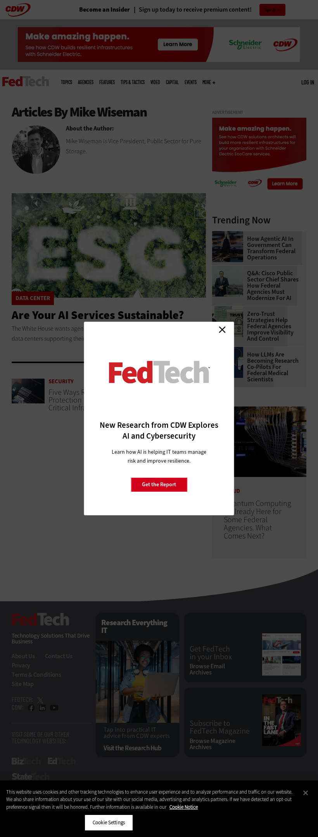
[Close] (305, 792)
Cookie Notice (183, 807)
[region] (159, 808)
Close (222, 329)
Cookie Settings (109, 822)
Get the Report (159, 484)
